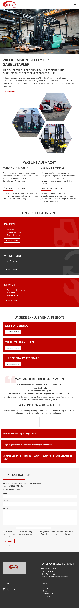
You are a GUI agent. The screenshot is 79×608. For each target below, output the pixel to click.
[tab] (30, 51)
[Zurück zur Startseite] (9, 4)
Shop (45, 591)
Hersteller (10, 230)
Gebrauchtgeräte (13, 235)
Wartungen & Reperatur (16, 290)
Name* (5, 493)
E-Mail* (5, 501)
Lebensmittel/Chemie (28, 122)
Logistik (55, 107)
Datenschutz (48, 594)
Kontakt (46, 588)
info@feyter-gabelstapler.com (57, 577)
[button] (75, 4)
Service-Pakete (12, 295)
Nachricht (6, 508)
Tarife (9, 264)
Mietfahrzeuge (12, 261)
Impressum (47, 596)
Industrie (55, 138)
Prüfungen (11, 293)
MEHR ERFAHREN (11, 91)
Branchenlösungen (14, 232)
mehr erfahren (13, 331)
